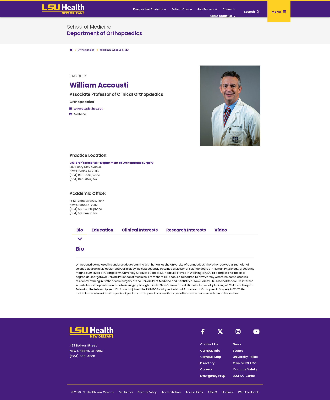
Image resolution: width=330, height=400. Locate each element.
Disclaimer (125, 392)
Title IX (212, 392)
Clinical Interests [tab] (140, 230)
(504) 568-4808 (82, 356)
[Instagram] (238, 331)
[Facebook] (203, 331)
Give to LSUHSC (245, 363)
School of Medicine (89, 27)
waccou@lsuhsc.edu (88, 109)
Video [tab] (220, 230)
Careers (206, 369)
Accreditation (171, 392)
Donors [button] (228, 9)
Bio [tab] (79, 230)
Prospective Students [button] (148, 9)
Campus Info (210, 350)
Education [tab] (102, 230)
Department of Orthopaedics (104, 33)
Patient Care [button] (180, 9)
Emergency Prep (212, 376)
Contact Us (209, 344)
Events (238, 350)
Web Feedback (248, 392)
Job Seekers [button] (205, 9)
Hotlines (227, 392)
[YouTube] (256, 331)
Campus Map (210, 357)
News (237, 344)
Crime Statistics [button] (221, 16)
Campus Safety (245, 369)
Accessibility (194, 392)
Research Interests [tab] (186, 230)
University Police (245, 357)
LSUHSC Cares (244, 376)
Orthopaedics (86, 50)
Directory (207, 363)
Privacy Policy (147, 392)
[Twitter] (220, 331)
